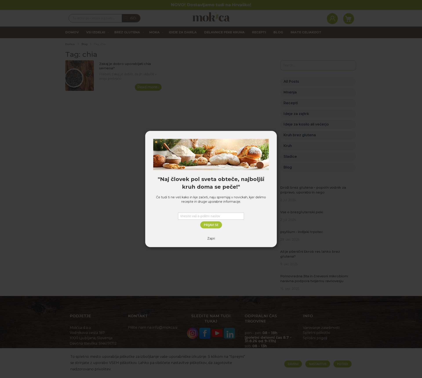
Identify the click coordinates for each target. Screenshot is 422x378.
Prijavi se (211, 225)
